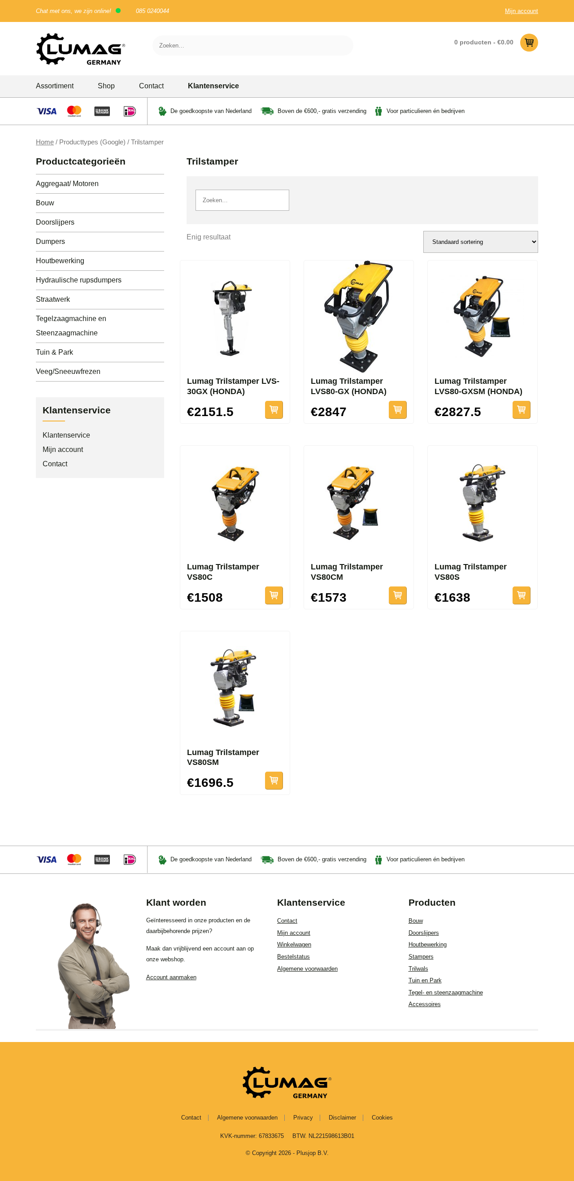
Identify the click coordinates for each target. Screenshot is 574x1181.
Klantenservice (213, 86)
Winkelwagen (294, 944)
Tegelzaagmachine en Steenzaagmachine (71, 326)
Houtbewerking (60, 261)
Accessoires (425, 1004)
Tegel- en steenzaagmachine (446, 992)
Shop (106, 86)
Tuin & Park (54, 352)
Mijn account (521, 11)
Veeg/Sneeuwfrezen (68, 371)
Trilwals (418, 968)
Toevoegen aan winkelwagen (274, 410)
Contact (151, 86)
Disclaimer (342, 1117)
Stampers (421, 956)
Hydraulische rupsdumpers (79, 280)
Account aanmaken (171, 977)
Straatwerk (53, 299)
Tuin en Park (425, 980)
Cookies (382, 1117)
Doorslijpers (55, 222)
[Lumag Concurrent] (81, 48)
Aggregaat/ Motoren (67, 183)
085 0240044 (152, 11)
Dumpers (50, 241)
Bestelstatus (293, 956)
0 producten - (483, 42)
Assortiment (55, 86)
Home (45, 142)
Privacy (303, 1117)
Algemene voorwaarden (307, 968)
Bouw (45, 203)
